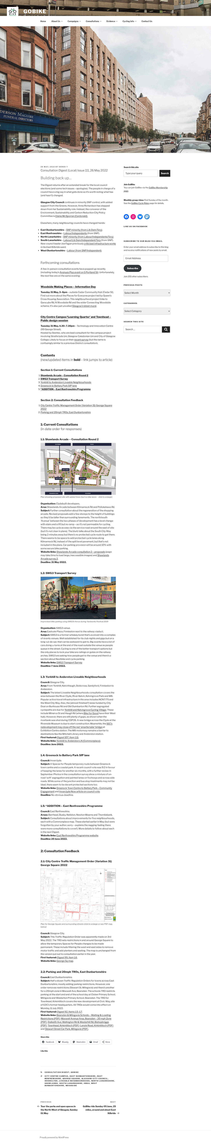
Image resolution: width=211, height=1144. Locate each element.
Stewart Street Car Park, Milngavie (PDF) (66, 1029)
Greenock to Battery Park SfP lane (59, 385)
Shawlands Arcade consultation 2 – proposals (81, 551)
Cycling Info (128, 21)
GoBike (35, 11)
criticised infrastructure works (100, 243)
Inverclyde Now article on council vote (79, 791)
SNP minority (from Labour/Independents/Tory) (88, 236)
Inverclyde (51, 1081)
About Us (55, 21)
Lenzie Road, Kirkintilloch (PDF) (96, 1025)
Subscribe (132, 268)
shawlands (51, 1083)
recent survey (81, 339)
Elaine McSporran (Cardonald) (71, 216)
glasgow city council (95, 1079)
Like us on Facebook (136, 226)
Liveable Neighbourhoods (74, 1081)
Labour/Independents (75, 233)
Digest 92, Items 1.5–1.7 (69, 1011)
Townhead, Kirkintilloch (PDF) (63, 1025)
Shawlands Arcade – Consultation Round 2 (64, 375)
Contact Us (147, 21)
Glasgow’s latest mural (84, 306)
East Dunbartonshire (83, 1076)
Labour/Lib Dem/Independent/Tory (82, 240)
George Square (71, 1079)
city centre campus (56, 1076)
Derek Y (63, 167)
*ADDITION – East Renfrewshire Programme (66, 389)
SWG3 (87, 1083)
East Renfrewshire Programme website (77, 835)
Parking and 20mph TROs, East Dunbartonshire (66, 412)
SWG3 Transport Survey (54, 379)
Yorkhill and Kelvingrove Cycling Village (85, 710)
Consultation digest (57, 1072)
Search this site (131, 167)
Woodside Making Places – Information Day (68, 286)
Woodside (71, 1086)
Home (43, 21)
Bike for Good (91, 713)
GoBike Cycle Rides (140, 203)
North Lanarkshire (102, 1081)
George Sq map (65, 961)
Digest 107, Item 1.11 (67, 737)
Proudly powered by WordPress (54, 1137)
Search (165, 173)
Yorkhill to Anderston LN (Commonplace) (78, 741)
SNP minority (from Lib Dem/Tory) (84, 230)
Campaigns (73, 21)
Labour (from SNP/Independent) (84, 250)
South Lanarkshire (71, 1083)
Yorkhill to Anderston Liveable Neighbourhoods (66, 382)
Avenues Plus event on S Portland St (79, 272)
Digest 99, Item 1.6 (67, 957)
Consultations (92, 21)
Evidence (111, 21)
